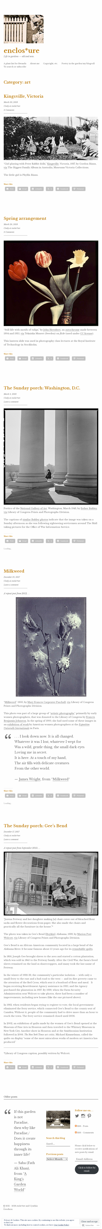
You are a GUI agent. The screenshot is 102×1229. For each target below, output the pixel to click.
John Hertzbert (52, 329)
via (5, 167)
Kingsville (53, 163)
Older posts (10, 1096)
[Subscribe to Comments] (76, 1132)
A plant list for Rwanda (15, 63)
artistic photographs (62, 713)
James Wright (29, 779)
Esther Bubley (89, 508)
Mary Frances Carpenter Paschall (46, 702)
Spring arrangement (25, 218)
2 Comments (9, 110)
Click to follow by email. (86, 1169)
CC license (86, 333)
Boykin (50, 934)
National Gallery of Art (33, 508)
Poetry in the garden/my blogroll (78, 63)
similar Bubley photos (35, 519)
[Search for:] (58, 1144)
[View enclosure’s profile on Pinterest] (89, 1116)
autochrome (72, 329)
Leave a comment (11, 402)
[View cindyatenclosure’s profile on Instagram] (83, 1116)
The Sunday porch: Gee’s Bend (35, 825)
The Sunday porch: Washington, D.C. (42, 388)
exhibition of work (18, 724)
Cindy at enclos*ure (12, 106)
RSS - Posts (82, 1126)
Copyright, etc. (50, 63)
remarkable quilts (82, 949)
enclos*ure (21, 51)
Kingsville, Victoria (23, 96)
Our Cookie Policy (61, 1225)
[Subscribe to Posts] (76, 1126)
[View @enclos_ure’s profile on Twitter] (77, 1116)
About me (34, 63)
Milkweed (14, 571)
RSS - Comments (85, 1132)
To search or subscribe (15, 67)
